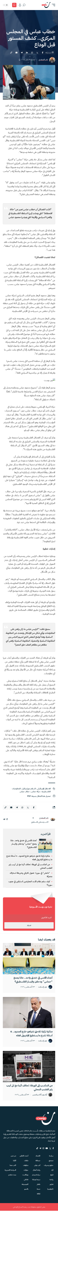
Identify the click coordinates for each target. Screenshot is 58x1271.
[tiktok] (37, 1148)
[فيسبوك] (7, 819)
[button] (52, 5)
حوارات (26, 1170)
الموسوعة (25, 1184)
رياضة (51, 1179)
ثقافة (38, 1193)
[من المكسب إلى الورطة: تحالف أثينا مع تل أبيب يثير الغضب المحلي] (29, 1066)
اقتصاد (38, 1156)
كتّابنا (14, 1160)
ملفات (26, 1160)
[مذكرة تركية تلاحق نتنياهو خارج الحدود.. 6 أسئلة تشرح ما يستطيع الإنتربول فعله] (29, 1012)
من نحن (13, 1156)
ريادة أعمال (36, 1170)
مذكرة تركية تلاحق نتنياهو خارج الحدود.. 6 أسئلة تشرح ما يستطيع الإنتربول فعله (31, 1033)
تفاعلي (26, 1179)
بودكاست (25, 1175)
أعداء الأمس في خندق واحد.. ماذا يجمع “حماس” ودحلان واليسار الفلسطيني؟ (33, 979)
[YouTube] (47, 1148)
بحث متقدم (12, 1175)
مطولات (25, 1165)
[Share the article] (42, 52)
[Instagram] (43, 1148)
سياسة (51, 1156)
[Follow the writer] (33, 818)
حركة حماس (35, 791)
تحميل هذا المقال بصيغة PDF (39, 796)
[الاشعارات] (20, 5)
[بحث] (24, 5)
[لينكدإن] (4, 819)
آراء (52, 1170)
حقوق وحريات (48, 1165)
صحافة (37, 1160)
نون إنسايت (42, 987)
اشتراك (29, 925)
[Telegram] (40, 1148)
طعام (38, 1184)
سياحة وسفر (36, 1175)
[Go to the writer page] (52, 819)
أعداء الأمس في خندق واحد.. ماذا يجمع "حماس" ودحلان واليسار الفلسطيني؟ (23, 844)
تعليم (51, 1184)
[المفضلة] (14, 5)
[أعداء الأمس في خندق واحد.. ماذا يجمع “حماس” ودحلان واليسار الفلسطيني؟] (29, 958)
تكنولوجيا (50, 1189)
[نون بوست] (46, 5)
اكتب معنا (13, 1165)
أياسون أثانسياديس (39, 1095)
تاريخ (51, 1175)
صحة (38, 1189)
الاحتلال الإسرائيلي (44, 788)
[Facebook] (53, 1148)
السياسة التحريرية (10, 1170)
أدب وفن (37, 1165)
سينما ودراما (36, 1179)
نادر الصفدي (43, 60)
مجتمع (51, 1160)
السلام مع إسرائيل (29, 788)
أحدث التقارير (24, 1156)
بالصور (26, 1189)
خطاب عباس (25, 791)
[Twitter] (50, 1148)
